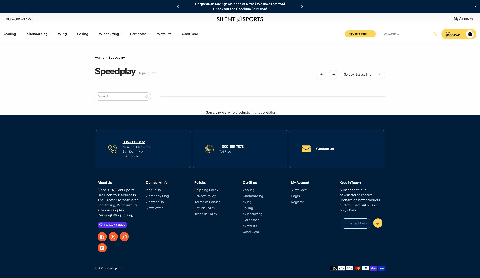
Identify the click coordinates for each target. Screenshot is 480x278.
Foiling (248, 208)
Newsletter (154, 208)
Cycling (248, 190)
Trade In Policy (205, 214)
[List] (333, 74)
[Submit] (377, 223)
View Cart (299, 190)
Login (295, 196)
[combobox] (123, 96)
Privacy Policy (205, 196)
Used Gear (251, 232)
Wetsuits (250, 226)
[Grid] (321, 74)
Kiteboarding (253, 196)
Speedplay (116, 57)
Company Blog (157, 196)
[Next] (302, 6)
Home (99, 57)
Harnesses (251, 220)
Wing (247, 202)
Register (297, 202)
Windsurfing (253, 214)
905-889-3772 (18, 19)
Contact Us (325, 149)
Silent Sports (113, 268)
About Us (153, 190)
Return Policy (204, 208)
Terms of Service (207, 202)
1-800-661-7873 (231, 147)
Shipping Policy (206, 190)
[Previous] (178, 6)
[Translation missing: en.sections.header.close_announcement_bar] (475, 6)
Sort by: (349, 74)
